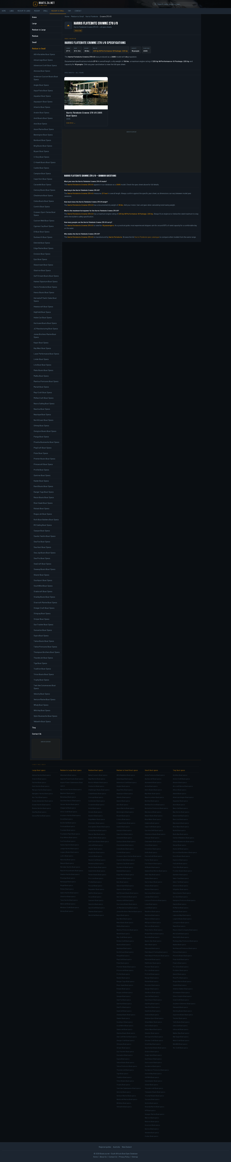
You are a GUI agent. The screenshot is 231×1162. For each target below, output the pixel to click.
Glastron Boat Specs (42, 270)
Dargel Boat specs (179, 845)
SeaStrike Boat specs (153, 1011)
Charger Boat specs (152, 838)
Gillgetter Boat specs (180, 889)
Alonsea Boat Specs (42, 71)
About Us (103, 1157)
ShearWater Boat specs (153, 1022)
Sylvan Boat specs (151, 1084)
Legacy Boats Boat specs (69, 852)
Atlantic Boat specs (124, 797)
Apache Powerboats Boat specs (71, 779)
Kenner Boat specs (152, 889)
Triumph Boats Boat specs (154, 1096)
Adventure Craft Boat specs (127, 782)
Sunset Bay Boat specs (153, 1073)
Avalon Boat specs (123, 801)
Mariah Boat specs (123, 933)
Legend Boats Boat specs (182, 919)
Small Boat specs (151, 770)
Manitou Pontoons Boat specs (127, 930)
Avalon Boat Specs (41, 112)
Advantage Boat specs (125, 779)
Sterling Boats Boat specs (182, 1011)
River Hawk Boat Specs (43, 503)
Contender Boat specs (96, 801)
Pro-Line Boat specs (95, 878)
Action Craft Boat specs (181, 779)
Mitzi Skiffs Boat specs (181, 937)
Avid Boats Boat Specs (43, 118)
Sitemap (135, 1157)
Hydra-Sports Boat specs (69, 845)
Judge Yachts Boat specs (69, 848)
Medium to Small (57, 11)
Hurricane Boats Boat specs (127, 904)
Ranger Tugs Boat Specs (44, 492)
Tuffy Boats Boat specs (181, 1022)
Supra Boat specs (123, 1059)
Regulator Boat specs (96, 889)
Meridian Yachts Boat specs (70, 867)
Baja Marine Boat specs (96, 779)
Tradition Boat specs (124, 1077)
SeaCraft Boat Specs (42, 564)
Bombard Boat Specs (42, 140)
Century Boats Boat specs (126, 841)
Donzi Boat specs (94, 808)
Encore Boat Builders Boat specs (185, 852)
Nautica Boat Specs (42, 409)
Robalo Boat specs (123, 989)
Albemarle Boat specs (68, 775)
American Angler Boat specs (183, 797)
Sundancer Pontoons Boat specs (157, 1070)
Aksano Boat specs (180, 782)
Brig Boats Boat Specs (43, 146)
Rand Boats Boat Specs (43, 486)
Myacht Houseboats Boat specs (71, 870)
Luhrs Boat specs (66, 856)
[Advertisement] (47, 750)
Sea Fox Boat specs (124, 1000)
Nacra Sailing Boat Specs (44, 403)
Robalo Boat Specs (41, 508)
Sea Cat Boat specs (152, 996)
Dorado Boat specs (95, 812)
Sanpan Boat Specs (42, 530)
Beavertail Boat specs (181, 816)
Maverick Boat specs (152, 919)
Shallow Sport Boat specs (154, 1018)
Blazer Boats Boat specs (153, 816)
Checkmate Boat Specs (43, 195)
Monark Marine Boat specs (154, 933)
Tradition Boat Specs (42, 669)
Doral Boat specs (66, 819)
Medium (37, 11)
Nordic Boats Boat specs (97, 867)
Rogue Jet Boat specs (125, 992)
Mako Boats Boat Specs (43, 370)
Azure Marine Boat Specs (44, 129)
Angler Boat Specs (41, 85)
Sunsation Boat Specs (43, 630)
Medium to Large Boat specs (71, 770)
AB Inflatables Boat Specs (44, 54)
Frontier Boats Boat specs (182, 871)
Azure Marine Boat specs (125, 808)
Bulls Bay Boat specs (180, 834)
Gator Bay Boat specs (152, 874)
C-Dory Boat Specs (41, 157)
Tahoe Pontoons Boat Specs (45, 646)
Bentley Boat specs (152, 801)
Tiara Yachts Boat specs (69, 900)
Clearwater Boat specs (153, 841)
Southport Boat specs (125, 1022)
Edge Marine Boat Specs (43, 248)
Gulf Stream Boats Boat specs (127, 893)
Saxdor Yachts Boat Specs (44, 536)
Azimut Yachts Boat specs (41, 775)
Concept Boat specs (95, 797)
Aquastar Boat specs (180, 801)
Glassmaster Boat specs (182, 893)
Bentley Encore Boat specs (155, 804)
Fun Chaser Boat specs (153, 863)
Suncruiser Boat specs (153, 1062)
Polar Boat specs (123, 963)
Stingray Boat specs (124, 1044)
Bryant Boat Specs (41, 151)
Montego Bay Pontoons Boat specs (185, 941)
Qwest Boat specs (179, 974)
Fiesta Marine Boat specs (97, 830)
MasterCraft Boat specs (96, 860)
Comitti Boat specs (123, 852)
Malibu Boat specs (123, 926)
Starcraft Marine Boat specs (127, 1037)
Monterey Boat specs (96, 863)
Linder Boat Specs (41, 359)
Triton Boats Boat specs (125, 1081)
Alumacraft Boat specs (153, 779)
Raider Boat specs (123, 978)
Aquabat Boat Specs (42, 96)
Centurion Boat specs (96, 786)
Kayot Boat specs (123, 915)
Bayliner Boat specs (67, 793)
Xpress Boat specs (152, 1129)
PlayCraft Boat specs (124, 959)
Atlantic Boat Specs (42, 107)
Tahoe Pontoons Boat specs (127, 1066)
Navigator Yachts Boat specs (42, 793)
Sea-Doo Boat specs (152, 1007)
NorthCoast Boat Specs (43, 420)
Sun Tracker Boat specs (125, 1051)
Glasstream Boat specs (125, 886)
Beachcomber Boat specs (154, 797)
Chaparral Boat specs (68, 808)
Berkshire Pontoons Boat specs (156, 808)
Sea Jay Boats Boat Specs (44, 552)
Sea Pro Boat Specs (42, 558)
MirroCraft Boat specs (181, 933)
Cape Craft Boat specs (153, 827)
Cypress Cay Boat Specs (44, 226)
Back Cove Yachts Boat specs (71, 789)
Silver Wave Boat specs (153, 1029)
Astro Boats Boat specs (153, 790)
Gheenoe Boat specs (180, 886)
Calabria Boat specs (152, 823)
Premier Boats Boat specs (126, 967)
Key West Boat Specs (42, 348)
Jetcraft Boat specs (95, 845)
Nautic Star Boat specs (153, 941)
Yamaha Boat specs (152, 1132)
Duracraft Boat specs (180, 849)
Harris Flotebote (92, 16)
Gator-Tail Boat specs (180, 882)
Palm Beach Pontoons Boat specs (157, 955)
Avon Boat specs (179, 804)
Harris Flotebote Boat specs (127, 897)
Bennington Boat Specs (43, 135)
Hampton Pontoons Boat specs (184, 900)
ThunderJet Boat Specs (43, 658)
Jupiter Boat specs (95, 849)
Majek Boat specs (179, 926)
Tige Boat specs (122, 1073)
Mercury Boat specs (152, 926)
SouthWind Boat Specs (43, 586)
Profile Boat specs (123, 974)
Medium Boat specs (95, 770)
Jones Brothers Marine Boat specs (129, 911)
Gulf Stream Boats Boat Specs (46, 276)
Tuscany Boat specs (152, 1099)
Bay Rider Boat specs (152, 793)
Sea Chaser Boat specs (153, 1000)
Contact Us (36, 734)
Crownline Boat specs (96, 804)
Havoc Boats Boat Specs (44, 292)
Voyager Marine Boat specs (154, 1114)
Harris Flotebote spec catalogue (147, 237)
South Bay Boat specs (153, 1044)
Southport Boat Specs (43, 580)
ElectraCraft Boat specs (153, 856)
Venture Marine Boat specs (126, 1096)
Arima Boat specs (151, 786)
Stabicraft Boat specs (124, 1029)
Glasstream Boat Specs (43, 265)
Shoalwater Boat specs (181, 992)
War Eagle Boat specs (180, 1037)
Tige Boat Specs (40, 663)
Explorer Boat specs (180, 860)
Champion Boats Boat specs (155, 834)
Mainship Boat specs (67, 859)
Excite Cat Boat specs (68, 823)
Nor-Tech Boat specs (39, 797)
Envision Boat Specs (42, 254)
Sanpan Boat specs (124, 996)
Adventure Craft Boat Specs (45, 65)
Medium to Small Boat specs (127, 770)
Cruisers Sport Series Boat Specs (44, 213)
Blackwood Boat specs (153, 812)
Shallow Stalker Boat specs (183, 989)
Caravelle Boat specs (124, 838)
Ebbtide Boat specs (124, 871)
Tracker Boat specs (180, 1018)
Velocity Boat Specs (42, 694)
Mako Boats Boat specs (125, 922)
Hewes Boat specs (151, 886)
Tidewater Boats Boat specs (155, 1092)
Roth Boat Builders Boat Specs (46, 519)
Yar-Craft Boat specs (180, 1048)
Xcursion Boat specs (152, 1125)
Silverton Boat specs (68, 896)
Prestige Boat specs (67, 878)
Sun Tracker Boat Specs (43, 624)
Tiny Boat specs (179, 770)
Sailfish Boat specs (95, 893)
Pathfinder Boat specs (153, 963)
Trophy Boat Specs (41, 680)
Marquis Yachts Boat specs (42, 790)
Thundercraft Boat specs (154, 1088)
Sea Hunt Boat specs (124, 1003)
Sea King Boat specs (152, 1003)
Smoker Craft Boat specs (154, 1040)
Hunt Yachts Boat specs (40, 786)
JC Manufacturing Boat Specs (46, 328)
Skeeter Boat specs (152, 1033)
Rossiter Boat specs (152, 985)
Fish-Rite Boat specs (180, 867)
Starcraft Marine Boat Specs (45, 602)
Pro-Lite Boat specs (152, 970)
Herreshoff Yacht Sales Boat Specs (45, 299)
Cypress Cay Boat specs (125, 863)
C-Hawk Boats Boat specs (126, 823)
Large (12, 11)
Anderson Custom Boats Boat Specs (46, 78)
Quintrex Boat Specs (42, 475)
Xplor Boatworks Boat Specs (45, 716)
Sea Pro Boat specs (124, 1007)
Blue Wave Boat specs (181, 827)
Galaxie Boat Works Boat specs (156, 871)
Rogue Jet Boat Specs (43, 514)
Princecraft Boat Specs (43, 464)
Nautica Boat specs (124, 944)
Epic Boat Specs (40, 259)
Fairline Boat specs (39, 782)
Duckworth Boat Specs (43, 237)
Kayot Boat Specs (41, 342)
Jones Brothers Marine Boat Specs (45, 335)
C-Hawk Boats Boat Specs (44, 162)
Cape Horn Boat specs (125, 834)
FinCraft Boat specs (180, 863)
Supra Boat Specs (41, 635)
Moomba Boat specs (152, 937)
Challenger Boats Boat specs (98, 790)
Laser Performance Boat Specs (46, 354)
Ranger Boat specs (152, 978)
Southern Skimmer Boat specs (184, 1003)
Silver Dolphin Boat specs (182, 996)
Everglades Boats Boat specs (99, 827)
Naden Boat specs (179, 944)
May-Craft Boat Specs (43, 392)
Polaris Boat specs (179, 963)
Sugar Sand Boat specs (153, 1055)
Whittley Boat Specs (42, 710)
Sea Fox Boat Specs (42, 541)
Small (45, 11)
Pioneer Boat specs (152, 967)
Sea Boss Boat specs (152, 992)
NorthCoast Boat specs (125, 952)
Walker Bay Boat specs (181, 1033)
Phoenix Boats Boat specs (182, 955)
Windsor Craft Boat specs (69, 907)
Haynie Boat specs (179, 904)
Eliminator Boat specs (96, 823)
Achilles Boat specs (180, 775)
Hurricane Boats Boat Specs (45, 323)
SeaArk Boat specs (180, 985)
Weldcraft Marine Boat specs (127, 1099)
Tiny (69, 11)
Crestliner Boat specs (153, 849)
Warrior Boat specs (152, 1118)
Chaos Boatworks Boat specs (183, 841)
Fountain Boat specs (67, 830)
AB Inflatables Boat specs (126, 775)
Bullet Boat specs (179, 830)
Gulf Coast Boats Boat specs (98, 841)
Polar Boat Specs (41, 453)
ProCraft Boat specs (152, 974)
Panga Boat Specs (41, 436)
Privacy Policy (124, 1157)
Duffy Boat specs (151, 852)
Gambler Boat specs (180, 874)
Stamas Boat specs (95, 911)
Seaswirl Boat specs (95, 900)
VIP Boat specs (150, 1110)
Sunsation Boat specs (125, 1055)
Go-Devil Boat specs (180, 897)
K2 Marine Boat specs (180, 908)
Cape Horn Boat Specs (43, 179)
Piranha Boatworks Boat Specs (46, 442)
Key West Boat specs (124, 919)
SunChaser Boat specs (153, 1059)
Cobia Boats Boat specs (125, 849)
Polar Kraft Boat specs (181, 959)
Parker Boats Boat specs (97, 874)
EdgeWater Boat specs (96, 819)
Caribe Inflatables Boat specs (183, 838)
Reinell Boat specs (151, 981)
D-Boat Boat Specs (41, 231)
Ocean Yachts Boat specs (41, 804)
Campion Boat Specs (42, 173)
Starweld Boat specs (180, 1007)
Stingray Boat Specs (42, 613)
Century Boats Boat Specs (44, 190)
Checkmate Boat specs (125, 845)
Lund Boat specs (151, 908)
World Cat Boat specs (96, 915)
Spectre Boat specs (95, 904)
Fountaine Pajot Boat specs (70, 834)
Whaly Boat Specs (41, 705)
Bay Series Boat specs (181, 812)
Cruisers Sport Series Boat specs (129, 856)
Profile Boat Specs (41, 470)
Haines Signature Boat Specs (45, 281)
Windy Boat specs (66, 911)
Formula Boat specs (67, 826)
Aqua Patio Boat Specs (43, 90)
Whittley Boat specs (124, 1103)
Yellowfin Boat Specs (42, 721)
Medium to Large (24, 11)
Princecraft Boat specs (125, 970)
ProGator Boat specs (180, 970)
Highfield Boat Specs (42, 312)
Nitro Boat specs (151, 944)
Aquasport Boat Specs (43, 101)
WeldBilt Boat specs (180, 1044)
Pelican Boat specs (180, 952)
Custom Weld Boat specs (126, 860)
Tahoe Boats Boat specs (125, 1062)
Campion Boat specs (124, 830)
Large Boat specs (38, 770)
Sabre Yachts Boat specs (69, 893)
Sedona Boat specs (152, 1015)
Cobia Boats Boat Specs (44, 201)
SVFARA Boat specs (152, 1077)
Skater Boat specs (123, 1018)
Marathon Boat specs (152, 911)
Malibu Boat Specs (41, 376)
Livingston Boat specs (181, 922)
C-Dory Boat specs (123, 819)
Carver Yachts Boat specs (69, 804)
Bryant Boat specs (123, 816)
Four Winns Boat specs (68, 837)
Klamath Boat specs (180, 911)
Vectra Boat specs (151, 1103)
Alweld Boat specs (179, 793)
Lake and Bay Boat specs (182, 915)
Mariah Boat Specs (41, 387)
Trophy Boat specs (123, 1084)
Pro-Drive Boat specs (180, 967)
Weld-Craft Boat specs (181, 1040)
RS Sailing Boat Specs (43, 525)
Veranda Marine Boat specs (154, 1107)
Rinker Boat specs (67, 889)
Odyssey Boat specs (152, 948)
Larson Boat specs (95, 856)
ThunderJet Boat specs (125, 1070)
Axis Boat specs (122, 804)
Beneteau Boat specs (68, 797)
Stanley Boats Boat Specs (44, 597)
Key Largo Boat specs (153, 893)
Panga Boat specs (123, 955)
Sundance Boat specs (153, 1066)
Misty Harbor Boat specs (153, 930)
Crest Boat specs (151, 845)
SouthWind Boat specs (125, 1025)
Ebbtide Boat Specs (42, 243)
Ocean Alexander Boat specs (42, 801)
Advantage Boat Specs (43, 60)
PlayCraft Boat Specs (42, 448)
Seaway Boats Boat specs (126, 1015)
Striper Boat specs (123, 1048)
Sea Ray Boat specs (39, 812)
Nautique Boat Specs (42, 414)
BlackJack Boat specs (181, 823)
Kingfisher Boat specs (96, 852)
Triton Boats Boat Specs (44, 674)
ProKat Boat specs (95, 882)
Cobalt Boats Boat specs (97, 793)
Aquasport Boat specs (125, 793)
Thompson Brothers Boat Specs (47, 652)
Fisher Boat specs (151, 860)
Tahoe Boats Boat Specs (44, 641)
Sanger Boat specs (152, 989)
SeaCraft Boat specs (124, 1011)
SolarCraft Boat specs (181, 1000)
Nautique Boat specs (124, 948)
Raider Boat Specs (41, 481)
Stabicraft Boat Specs (43, 591)
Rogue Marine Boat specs (182, 981)
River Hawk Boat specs (125, 985)
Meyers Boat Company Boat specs (185, 930)
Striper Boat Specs (41, 619)
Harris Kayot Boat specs (153, 882)
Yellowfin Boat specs (124, 1107)
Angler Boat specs (123, 786)
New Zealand (127, 1147)
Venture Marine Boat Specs (44, 699)
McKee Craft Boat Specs (43, 398)
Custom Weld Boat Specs (44, 220)
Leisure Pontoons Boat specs (155, 900)
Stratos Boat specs (152, 1051)
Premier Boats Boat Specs (44, 458)
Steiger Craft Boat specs (125, 1040)
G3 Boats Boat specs (152, 867)
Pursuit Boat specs (95, 886)
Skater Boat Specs (41, 575)
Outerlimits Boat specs (96, 871)
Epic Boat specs (122, 882)
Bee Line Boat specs (180, 819)
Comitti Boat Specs (42, 206)
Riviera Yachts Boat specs (41, 808)
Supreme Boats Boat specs (183, 1015)
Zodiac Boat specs (151, 1136)
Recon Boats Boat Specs (44, 497)
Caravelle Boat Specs (42, 184)
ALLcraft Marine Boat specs (183, 786)
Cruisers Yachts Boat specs (70, 815)
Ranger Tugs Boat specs (125, 981)
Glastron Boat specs (124, 889)
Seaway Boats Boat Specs (44, 569)
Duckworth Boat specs (125, 867)
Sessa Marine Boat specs (41, 816)
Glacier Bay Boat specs (96, 834)
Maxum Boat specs (67, 863)
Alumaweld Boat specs (153, 782)
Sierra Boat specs (151, 1025)
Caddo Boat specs (123, 827)
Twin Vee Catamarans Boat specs (129, 1088)
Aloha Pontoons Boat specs (155, 775)
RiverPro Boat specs (180, 978)
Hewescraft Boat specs (125, 900)
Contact (78, 11)
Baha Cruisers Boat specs (97, 775)
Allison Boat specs (179, 790)
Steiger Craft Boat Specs (44, 608)
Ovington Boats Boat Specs (45, 431)
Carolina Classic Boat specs (70, 800)
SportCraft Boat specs (96, 908)
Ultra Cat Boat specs (180, 1025)
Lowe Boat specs (151, 904)
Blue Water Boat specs (153, 819)
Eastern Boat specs (95, 816)
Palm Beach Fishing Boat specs (156, 952)
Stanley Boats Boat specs (126, 1033)
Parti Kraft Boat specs (152, 959)
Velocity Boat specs (124, 1092)
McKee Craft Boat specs (125, 941)
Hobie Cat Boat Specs (43, 317)
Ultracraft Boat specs (180, 1029)
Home (4, 11)
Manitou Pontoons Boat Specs (46, 381)
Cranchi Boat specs (39, 779)
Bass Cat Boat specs (180, 808)
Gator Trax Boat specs (181, 878)
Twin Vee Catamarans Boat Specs (45, 686)
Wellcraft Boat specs (67, 904)
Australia (116, 1147)
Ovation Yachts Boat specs (70, 874)
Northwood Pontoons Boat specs (185, 948)
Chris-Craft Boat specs (68, 812)
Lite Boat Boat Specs (42, 365)
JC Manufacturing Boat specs (127, 908)
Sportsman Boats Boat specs (155, 1048)
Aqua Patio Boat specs (125, 790)
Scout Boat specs (94, 897)
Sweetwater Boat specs (153, 1081)
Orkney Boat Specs (41, 425)
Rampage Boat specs (68, 882)
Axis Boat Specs (40, 123)
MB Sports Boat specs (153, 922)
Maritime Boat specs (152, 915)
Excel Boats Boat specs (181, 856)
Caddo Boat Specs (41, 168)
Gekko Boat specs (151, 878)
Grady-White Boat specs (97, 838)
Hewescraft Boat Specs (43, 306)
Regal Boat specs (66, 885)
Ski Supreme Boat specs (154, 1037)
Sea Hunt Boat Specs (42, 547)
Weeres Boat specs (152, 1121)
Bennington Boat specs (125, 812)
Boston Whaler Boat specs (98, 782)
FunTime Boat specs (67, 841)
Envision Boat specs (124, 878)
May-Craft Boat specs (124, 937)
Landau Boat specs (152, 897)
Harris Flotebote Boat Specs (45, 287)
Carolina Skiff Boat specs (154, 830)
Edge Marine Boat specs (125, 874)
